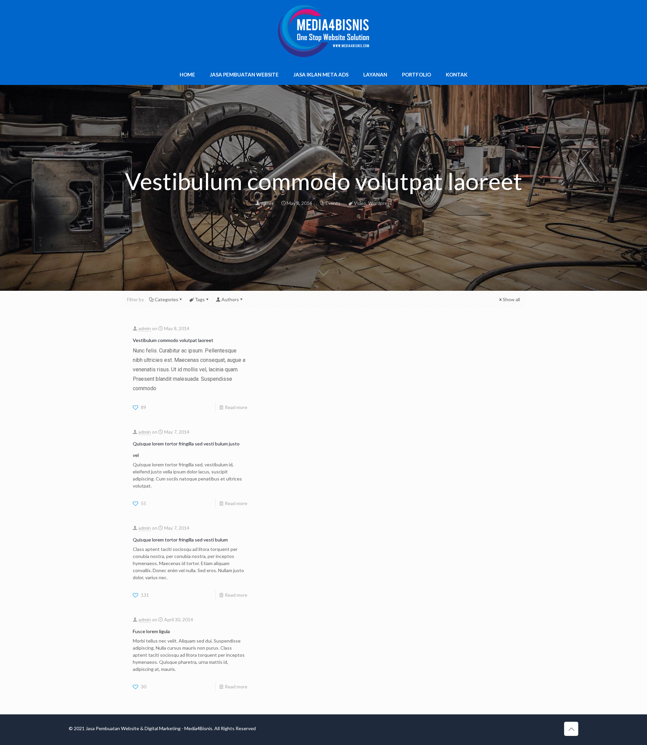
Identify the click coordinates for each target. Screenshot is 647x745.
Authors (230, 299)
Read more (236, 407)
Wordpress (380, 203)
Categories (166, 299)
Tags (200, 299)
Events (333, 203)
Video (360, 203)
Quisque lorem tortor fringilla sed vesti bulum (180, 539)
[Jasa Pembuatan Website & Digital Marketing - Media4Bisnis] (323, 31)
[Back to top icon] (571, 729)
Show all (511, 299)
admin (267, 203)
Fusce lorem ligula (151, 631)
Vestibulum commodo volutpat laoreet (173, 340)
